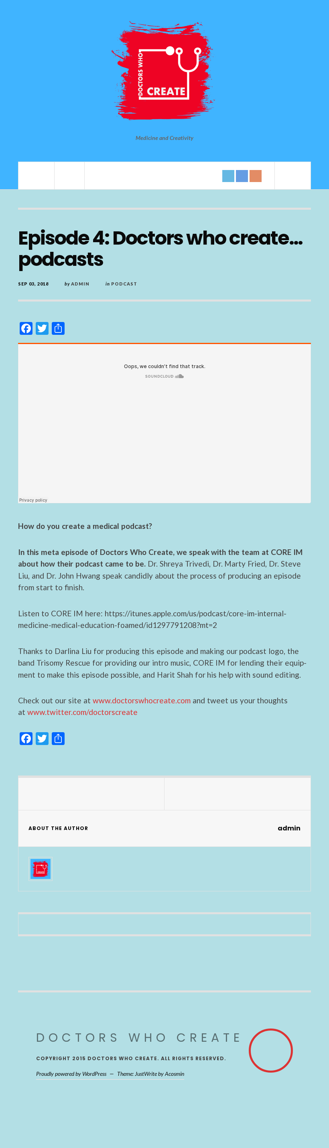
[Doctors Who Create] (164, 72)
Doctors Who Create (140, 1037)
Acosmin (174, 1073)
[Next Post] (237, 794)
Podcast (124, 283)
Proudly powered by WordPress (71, 1073)
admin (80, 283)
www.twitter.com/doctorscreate (82, 712)
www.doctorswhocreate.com (142, 700)
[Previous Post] (91, 794)
